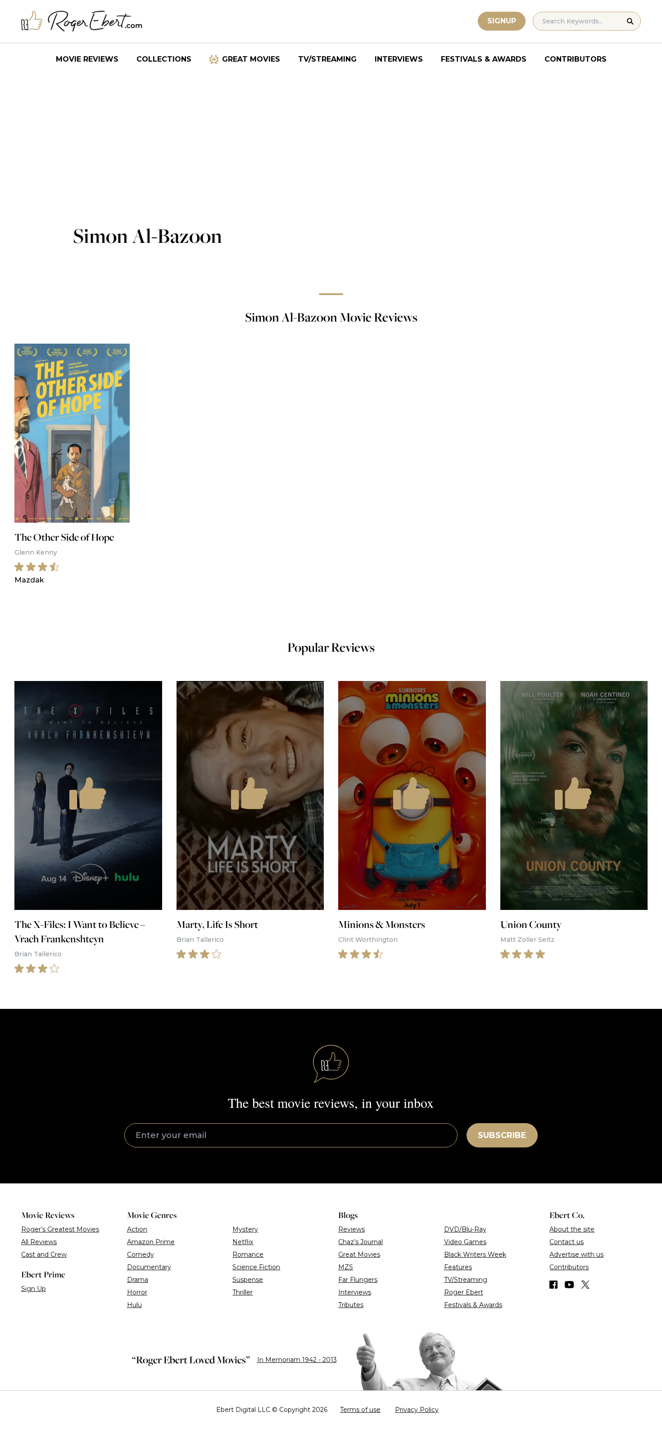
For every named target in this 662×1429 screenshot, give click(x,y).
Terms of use (360, 1410)
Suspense (247, 1280)
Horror (137, 1292)
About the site (571, 1229)
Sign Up (33, 1289)
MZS (345, 1267)
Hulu (134, 1305)
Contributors (575, 59)
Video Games (465, 1242)
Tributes (350, 1305)
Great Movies (251, 59)
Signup (501, 21)
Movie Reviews (87, 59)
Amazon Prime (151, 1242)
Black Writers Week (475, 1254)
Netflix (242, 1242)
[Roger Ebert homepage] (82, 21)
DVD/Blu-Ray (465, 1229)
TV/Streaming (327, 59)
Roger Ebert (463, 1292)
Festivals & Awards (483, 59)
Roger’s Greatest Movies (60, 1229)
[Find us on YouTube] (569, 1284)
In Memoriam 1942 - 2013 (297, 1360)
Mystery (245, 1229)
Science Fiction (256, 1267)
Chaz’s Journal (360, 1242)
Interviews (399, 59)
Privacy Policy (417, 1410)
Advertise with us (576, 1254)
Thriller (242, 1292)
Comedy (140, 1254)
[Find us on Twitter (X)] (585, 1285)
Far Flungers (357, 1280)
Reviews (351, 1229)
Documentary (149, 1267)
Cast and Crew (44, 1254)
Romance (247, 1254)
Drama (137, 1280)
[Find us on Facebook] (553, 1285)
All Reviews (39, 1242)
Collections (163, 59)
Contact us (566, 1242)
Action (137, 1229)
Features (458, 1267)
